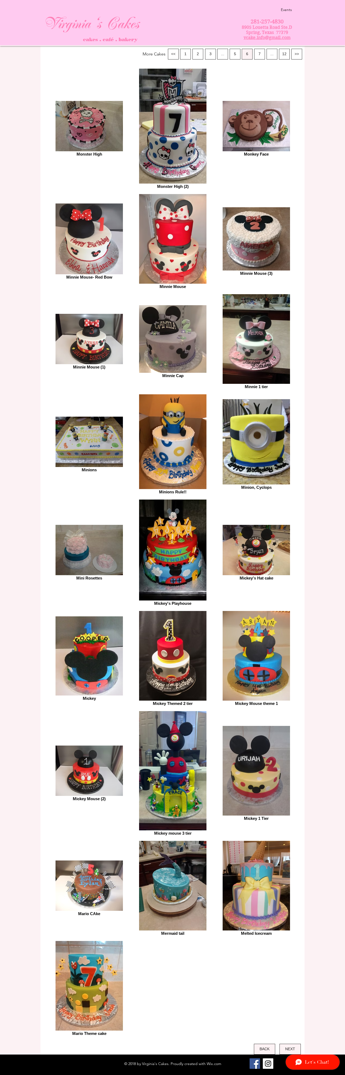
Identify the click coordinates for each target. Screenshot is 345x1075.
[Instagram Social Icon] (268, 1063)
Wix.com (214, 1063)
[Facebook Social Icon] (255, 1063)
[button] (154, 54)
